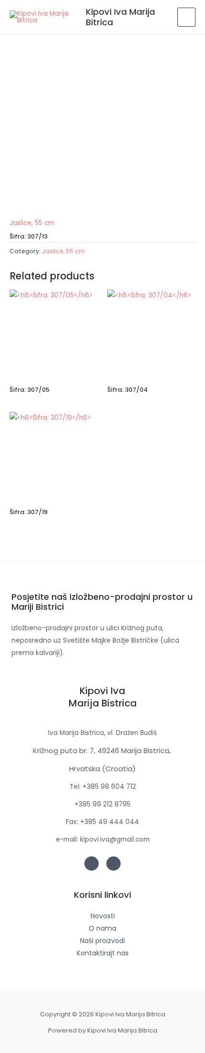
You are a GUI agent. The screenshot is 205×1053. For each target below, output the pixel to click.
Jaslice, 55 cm (32, 223)
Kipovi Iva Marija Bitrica (120, 17)
